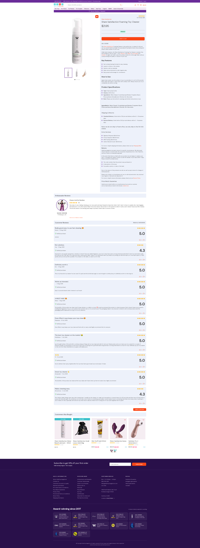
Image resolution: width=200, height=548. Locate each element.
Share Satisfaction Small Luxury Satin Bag (81, 442)
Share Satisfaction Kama (118, 441)
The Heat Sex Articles (82, 498)
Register (140, 1)
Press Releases (81, 489)
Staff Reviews (80, 493)
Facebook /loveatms (131, 479)
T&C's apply (68, 465)
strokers (104, 55)
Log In (145, 1)
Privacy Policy (56, 491)
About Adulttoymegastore (60, 479)
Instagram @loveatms (131, 481)
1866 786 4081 (57, 1)
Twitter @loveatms (130, 483)
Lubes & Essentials (118, 8)
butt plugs (135, 53)
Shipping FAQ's (137, 145)
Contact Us (56, 481)
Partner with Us (81, 485)
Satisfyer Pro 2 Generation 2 (133, 442)
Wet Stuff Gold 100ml (99, 441)
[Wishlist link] (138, 5)
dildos (129, 53)
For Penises (71, 8)
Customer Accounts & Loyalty (61, 483)
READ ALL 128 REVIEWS (139, 222)
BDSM (110, 8)
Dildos (92, 8)
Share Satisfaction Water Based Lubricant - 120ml (63, 442)
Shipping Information (58, 498)
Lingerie (105, 8)
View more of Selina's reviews (76, 217)
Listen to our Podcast (82, 483)
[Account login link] (135, 5)
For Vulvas (64, 8)
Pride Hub (79, 487)
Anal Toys (98, 8)
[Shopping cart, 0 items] (141, 5)
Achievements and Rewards (84, 479)
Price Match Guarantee (59, 489)
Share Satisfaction (106, 19)
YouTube (128, 485)
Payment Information (58, 485)
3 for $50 (63, 419)
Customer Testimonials (83, 481)
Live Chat (103, 485)
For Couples (79, 8)
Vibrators (86, 8)
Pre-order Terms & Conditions (60, 487)
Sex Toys (57, 8)
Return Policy (56, 496)
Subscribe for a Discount (83, 496)
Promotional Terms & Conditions (61, 493)
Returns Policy (136, 178)
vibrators (122, 53)
